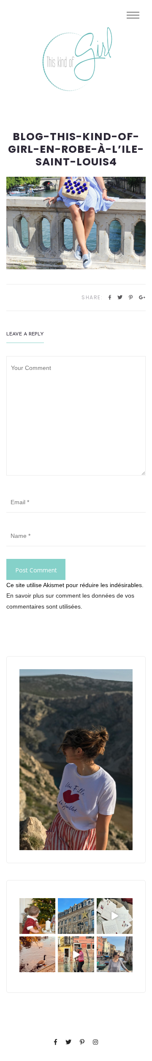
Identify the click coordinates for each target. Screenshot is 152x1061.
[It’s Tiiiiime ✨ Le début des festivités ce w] (37, 916)
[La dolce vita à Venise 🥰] (115, 954)
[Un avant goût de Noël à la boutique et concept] (115, 916)
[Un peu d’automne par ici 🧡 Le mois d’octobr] (37, 954)
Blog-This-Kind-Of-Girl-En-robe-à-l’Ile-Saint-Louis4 (76, 149)
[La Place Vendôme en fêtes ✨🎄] (76, 916)
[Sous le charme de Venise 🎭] (76, 954)
